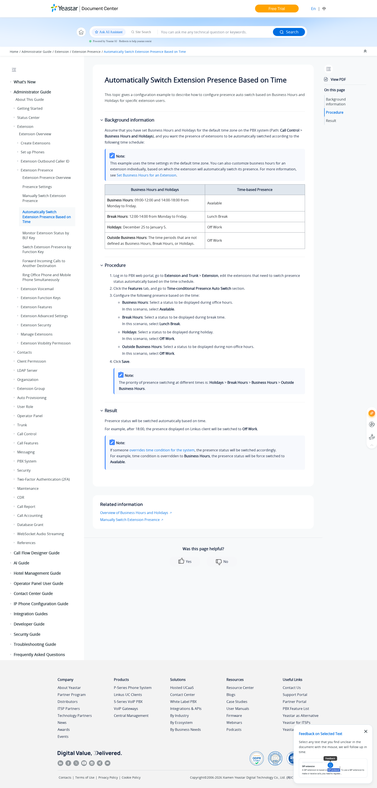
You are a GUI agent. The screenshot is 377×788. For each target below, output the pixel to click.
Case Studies (236, 701)
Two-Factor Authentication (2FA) (43, 479)
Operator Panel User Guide (38, 583)
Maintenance (28, 488)
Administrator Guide (36, 52)
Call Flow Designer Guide (37, 552)
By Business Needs (185, 729)
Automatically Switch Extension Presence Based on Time (145, 52)
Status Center (28, 117)
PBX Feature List (296, 708)
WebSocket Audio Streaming (40, 533)
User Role (25, 406)
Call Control (26, 434)
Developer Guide (29, 624)
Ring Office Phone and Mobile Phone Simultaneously (46, 277)
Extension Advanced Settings (44, 315)
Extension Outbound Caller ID (45, 161)
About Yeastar (69, 687)
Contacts (24, 352)
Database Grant (30, 524)
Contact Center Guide (33, 593)
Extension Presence (86, 52)
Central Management (131, 715)
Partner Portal (294, 701)
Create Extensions (35, 143)
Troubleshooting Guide (35, 644)
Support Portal (363, 433)
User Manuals (237, 708)
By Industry (179, 715)
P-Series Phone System (133, 687)
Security (24, 470)
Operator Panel (30, 415)
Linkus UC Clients (128, 694)
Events (63, 736)
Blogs (230, 694)
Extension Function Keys (41, 297)
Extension (62, 52)
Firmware (234, 715)
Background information (336, 101)
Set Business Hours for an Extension (146, 175)
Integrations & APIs (186, 708)
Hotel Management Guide (37, 573)
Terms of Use (84, 777)
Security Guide (27, 634)
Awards (64, 729)
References (26, 542)
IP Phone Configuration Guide (41, 603)
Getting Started (30, 108)
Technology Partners (75, 715)
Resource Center (240, 687)
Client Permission (31, 361)
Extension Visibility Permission (46, 343)
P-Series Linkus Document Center (363, 421)
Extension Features (36, 307)
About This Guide (29, 99)
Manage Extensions (37, 334)
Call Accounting (30, 515)
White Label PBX (183, 701)
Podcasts (234, 729)
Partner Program (72, 694)
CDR (20, 497)
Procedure (334, 112)
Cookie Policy (131, 777)
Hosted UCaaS (182, 687)
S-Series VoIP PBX (128, 701)
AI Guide (21, 562)
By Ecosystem (181, 722)
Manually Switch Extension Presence (130, 519)
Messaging (26, 452)
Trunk (22, 425)
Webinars (234, 722)
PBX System (26, 461)
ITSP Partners (69, 708)
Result (331, 120)
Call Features (27, 443)
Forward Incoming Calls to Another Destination (43, 263)
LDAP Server (27, 370)
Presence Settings (37, 186)
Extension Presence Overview (46, 177)
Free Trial (277, 8)
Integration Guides (31, 613)
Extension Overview (35, 134)
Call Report (26, 506)
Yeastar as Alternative (301, 715)
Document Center (100, 8)
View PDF (338, 79)
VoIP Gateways (126, 708)
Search (292, 31)
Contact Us (292, 687)
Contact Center (182, 694)
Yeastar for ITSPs (296, 722)
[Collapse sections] (366, 51)
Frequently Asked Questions (39, 654)
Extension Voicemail (37, 288)
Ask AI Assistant (363, 409)
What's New (25, 81)
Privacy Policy (108, 777)
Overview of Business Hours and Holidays (134, 512)
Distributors (68, 701)
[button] (11, 82)
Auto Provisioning (31, 397)
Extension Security (36, 325)
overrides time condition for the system (162, 450)
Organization (27, 379)
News (62, 722)
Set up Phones (33, 152)
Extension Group (31, 388)
